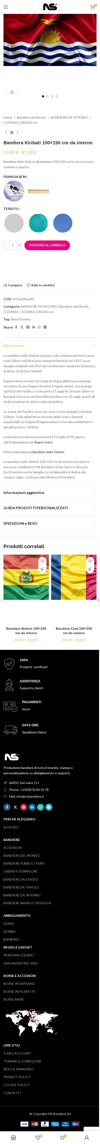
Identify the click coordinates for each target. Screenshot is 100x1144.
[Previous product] (6, 132)
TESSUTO (11, 209)
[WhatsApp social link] (39, 327)
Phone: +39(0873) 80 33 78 (29, 790)
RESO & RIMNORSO (18, 1069)
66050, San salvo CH (24, 783)
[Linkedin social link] (34, 327)
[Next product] (17, 132)
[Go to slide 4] (57, 96)
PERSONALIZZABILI (18, 955)
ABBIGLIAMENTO (17, 915)
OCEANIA (11, 312)
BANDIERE (11, 840)
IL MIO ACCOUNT (17, 1053)
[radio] (13, 191)
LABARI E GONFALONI (20, 871)
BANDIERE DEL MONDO (21, 855)
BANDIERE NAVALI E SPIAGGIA (27, 903)
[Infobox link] (50, 664)
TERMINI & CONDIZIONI (22, 1061)
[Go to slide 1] (43, 96)
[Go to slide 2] (48, 96)
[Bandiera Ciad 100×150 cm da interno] (74, 589)
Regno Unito (43, 442)
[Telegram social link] (45, 327)
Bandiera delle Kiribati (48, 452)
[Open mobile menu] (5, 7)
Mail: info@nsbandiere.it (26, 796)
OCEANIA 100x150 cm (20, 122)
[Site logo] (50, 6)
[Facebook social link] (16, 327)
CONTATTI (12, 1093)
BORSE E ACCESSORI (19, 976)
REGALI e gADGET (17, 947)
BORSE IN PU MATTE (19, 991)
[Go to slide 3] (52, 96)
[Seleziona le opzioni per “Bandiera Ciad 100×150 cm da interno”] (90, 569)
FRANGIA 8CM (14, 177)
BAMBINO (11, 939)
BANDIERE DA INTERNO (69, 117)
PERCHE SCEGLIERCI (19, 819)
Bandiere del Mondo (31, 117)
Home (7, 117)
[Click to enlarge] (12, 92)
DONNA (9, 931)
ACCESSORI (12, 848)
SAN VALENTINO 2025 (20, 963)
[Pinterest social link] (28, 327)
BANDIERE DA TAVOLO (21, 887)
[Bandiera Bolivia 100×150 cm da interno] (26, 589)
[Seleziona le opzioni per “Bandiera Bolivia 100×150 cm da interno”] (42, 569)
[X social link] (22, 327)
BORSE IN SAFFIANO (19, 984)
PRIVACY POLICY (16, 1077)
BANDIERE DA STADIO (20, 879)
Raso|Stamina (21, 319)
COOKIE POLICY (16, 1085)
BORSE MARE (13, 999)
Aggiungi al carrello (47, 245)
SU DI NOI (11, 827)
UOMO (8, 924)
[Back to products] (12, 132)
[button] (8, 54)
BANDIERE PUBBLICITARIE (24, 863)
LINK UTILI (11, 1045)
